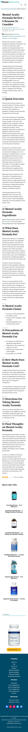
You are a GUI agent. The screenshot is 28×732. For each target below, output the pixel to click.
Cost (23, 36)
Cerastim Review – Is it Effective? (14, 506)
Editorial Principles (14, 674)
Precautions (17, 36)
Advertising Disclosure (14, 676)
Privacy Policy (10, 727)
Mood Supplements (14, 691)
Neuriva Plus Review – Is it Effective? (14, 577)
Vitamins (14, 693)
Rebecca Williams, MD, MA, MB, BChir (16, 29)
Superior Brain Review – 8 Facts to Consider (14, 599)
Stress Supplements (14, 689)
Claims (11, 36)
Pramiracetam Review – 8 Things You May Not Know (14, 511)
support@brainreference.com (14, 723)
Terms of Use (18, 727)
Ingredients (5, 36)
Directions (5, 38)
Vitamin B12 (7, 221)
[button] (21, 5)
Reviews (8, 9)
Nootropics (14, 9)
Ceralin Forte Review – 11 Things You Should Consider (14, 533)
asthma (21, 152)
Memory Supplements (14, 687)
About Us (14, 662)
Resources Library (14, 700)
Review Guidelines (14, 672)
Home (3, 9)
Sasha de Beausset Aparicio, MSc (11, 27)
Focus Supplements (14, 685)
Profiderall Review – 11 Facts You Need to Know (14, 555)
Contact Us (14, 666)
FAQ (14, 664)
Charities (14, 668)
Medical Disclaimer (14, 670)
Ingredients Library (14, 702)
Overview (16, 34)
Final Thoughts (13, 38)
